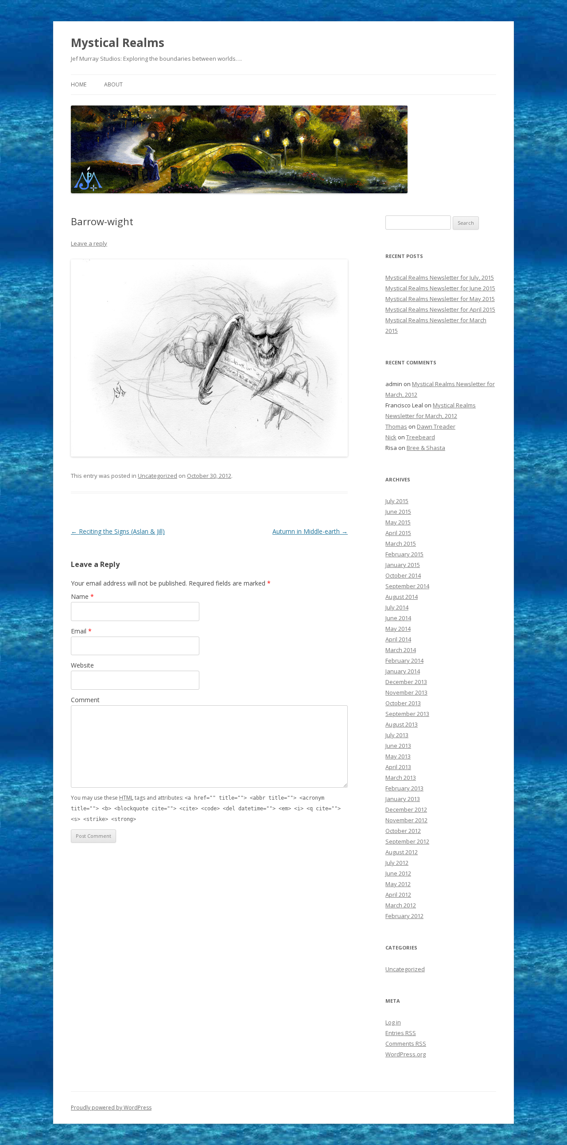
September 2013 (407, 714)
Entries (400, 1033)
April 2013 (398, 767)
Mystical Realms (117, 43)
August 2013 (401, 724)
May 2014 (398, 629)
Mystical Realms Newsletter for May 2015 (440, 299)
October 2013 (403, 703)
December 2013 (406, 682)
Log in (393, 1022)
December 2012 (406, 809)
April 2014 (398, 639)
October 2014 (403, 575)
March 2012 (400, 905)
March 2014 (400, 650)
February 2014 (404, 660)
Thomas (396, 426)
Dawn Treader (436, 426)
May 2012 (398, 884)
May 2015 (398, 522)
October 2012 (403, 831)
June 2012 (398, 873)
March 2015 (400, 543)
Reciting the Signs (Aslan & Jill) (118, 531)
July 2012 (396, 863)
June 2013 (398, 746)
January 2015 (402, 565)
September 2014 (407, 586)
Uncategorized (157, 476)
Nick (390, 437)
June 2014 (398, 618)
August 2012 (401, 852)
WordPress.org (405, 1054)
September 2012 (407, 841)
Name (82, 596)
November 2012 (406, 820)
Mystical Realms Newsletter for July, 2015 (439, 277)
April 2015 (398, 533)
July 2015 (396, 501)
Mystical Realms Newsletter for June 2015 (440, 288)
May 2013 (398, 756)
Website (82, 665)
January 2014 (402, 671)
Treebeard (420, 437)
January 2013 (402, 799)
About (113, 84)
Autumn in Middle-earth (310, 531)
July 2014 (396, 607)
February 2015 (404, 554)
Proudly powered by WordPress (111, 1107)
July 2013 (396, 735)
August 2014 (401, 597)
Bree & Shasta (426, 448)
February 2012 (404, 916)
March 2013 (400, 778)
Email (81, 631)
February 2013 (404, 788)
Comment (85, 700)
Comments (405, 1043)
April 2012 (398, 895)
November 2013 (406, 692)
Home (78, 84)
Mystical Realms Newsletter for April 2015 (440, 309)
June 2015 (398, 512)
